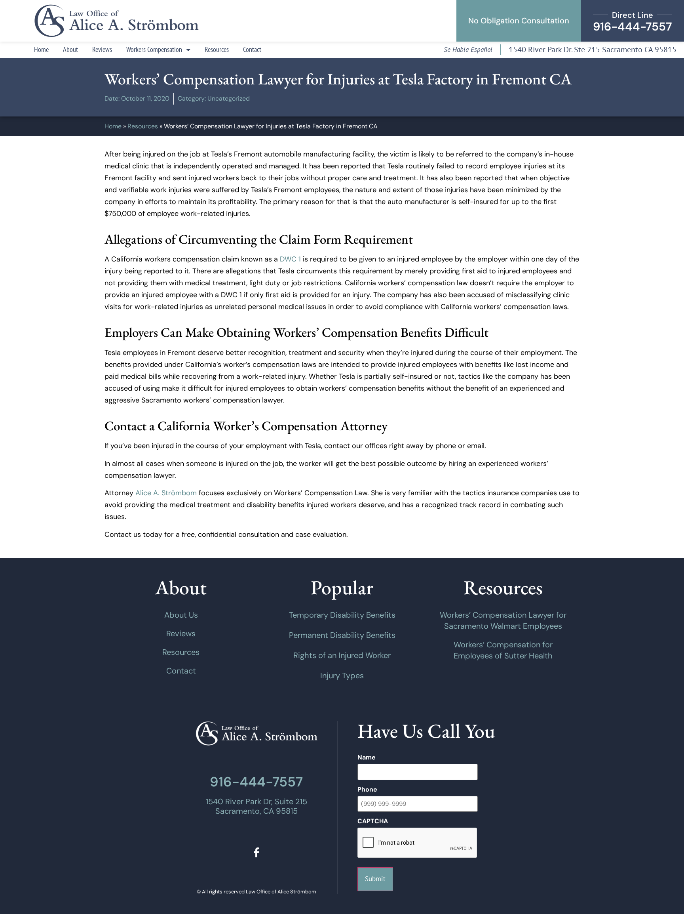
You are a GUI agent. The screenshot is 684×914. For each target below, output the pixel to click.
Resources (217, 49)
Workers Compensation (154, 49)
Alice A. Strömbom (166, 493)
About (70, 49)
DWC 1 (290, 259)
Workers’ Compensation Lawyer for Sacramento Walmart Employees (503, 620)
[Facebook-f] (256, 852)
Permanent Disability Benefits (342, 635)
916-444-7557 (256, 782)
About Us (181, 615)
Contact (252, 49)
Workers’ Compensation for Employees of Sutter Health (503, 650)
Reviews (102, 49)
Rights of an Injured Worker (342, 655)
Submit (375, 878)
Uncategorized (228, 98)
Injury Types (342, 675)
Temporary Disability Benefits (342, 615)
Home (41, 49)
